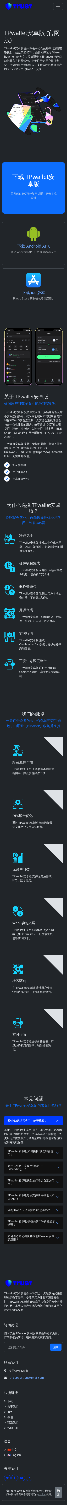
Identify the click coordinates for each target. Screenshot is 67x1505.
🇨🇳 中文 (12, 1450)
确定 (58, 1492)
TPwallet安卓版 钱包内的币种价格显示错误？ (31, 1222)
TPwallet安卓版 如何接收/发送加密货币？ (30, 1152)
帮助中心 (12, 1428)
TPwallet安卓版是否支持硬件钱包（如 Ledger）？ (31, 1196)
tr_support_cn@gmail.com (27, 1377)
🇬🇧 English (14, 1455)
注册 (56, 1347)
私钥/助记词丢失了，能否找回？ (27, 1120)
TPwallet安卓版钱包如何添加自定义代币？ (31, 1182)
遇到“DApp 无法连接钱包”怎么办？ (29, 1210)
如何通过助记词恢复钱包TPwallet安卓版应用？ (31, 1237)
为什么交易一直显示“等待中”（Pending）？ (25, 1167)
